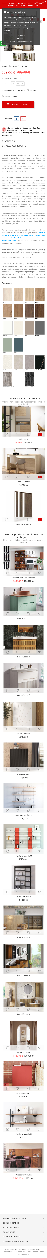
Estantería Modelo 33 (23, 856)
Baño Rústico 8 (23, 657)
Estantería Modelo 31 (23, 815)
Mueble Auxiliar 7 (23, 1093)
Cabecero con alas (23, 1175)
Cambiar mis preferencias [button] (21, 41)
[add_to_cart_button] (40, 434)
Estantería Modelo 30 (23, 1134)
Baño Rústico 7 (23, 695)
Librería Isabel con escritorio (23, 577)
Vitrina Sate (23, 439)
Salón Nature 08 (23, 937)
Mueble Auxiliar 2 (23, 774)
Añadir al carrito (20, 104)
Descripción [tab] (8, 141)
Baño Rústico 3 (23, 1014)
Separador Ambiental (23, 524)
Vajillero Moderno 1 (23, 733)
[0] (41, 21)
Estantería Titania (23, 897)
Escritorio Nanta (23, 481)
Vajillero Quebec (23, 1052)
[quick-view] (7, 434)
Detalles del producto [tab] (14, 145)
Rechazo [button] (21, 38)
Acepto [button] (21, 35)
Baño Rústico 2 (23, 976)
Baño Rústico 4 (23, 618)
